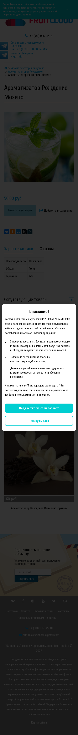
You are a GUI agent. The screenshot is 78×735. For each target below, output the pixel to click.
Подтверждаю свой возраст (39, 408)
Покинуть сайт (39, 421)
